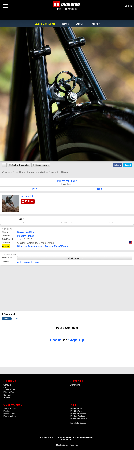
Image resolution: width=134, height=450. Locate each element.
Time (16, 319)
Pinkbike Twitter (77, 411)
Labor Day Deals (45, 23)
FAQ (5, 387)
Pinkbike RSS (76, 409)
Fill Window (73, 258)
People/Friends (25, 235)
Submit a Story (9, 409)
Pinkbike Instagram (78, 418)
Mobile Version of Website (67, 445)
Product (6, 411)
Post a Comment (67, 327)
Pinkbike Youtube (77, 416)
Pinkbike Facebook (78, 413)
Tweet (128, 165)
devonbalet (27, 196)
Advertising (75, 385)
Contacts (7, 385)
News (65, 23)
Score (7, 319)
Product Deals (9, 413)
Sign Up (76, 340)
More (95, 23)
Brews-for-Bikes (26, 232)
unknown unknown (28, 262)
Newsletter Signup (78, 423)
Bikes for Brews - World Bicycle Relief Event (42, 246)
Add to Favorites (20, 165)
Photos (6, 416)
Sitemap (6, 397)
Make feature (42, 165)
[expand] (4, 165)
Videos (13, 416)
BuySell (80, 23)
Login (56, 340)
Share (117, 165)
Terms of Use (9, 390)
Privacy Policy (9, 392)
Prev (34, 189)
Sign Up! (7, 395)
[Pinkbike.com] (67, 4)
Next (99, 189)
